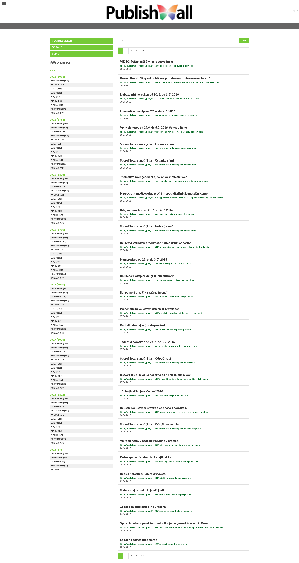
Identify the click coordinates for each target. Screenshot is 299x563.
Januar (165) (57, 223)
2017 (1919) (57, 339)
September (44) (59, 465)
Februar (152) (58, 219)
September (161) (60, 356)
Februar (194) (58, 109)
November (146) (59, 292)
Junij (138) (56, 148)
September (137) (60, 411)
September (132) (60, 301)
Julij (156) (56, 309)
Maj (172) (55, 207)
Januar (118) (57, 168)
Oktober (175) (58, 296)
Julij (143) (56, 419)
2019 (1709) (57, 229)
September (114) (60, 245)
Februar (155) (58, 439)
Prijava (295, 10)
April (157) (56, 376)
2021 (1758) (57, 119)
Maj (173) (55, 427)
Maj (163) (55, 372)
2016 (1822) (57, 394)
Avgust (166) (57, 305)
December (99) (58, 288)
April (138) (56, 156)
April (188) (56, 211)
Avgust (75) (57, 250)
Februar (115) (58, 164)
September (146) (60, 136)
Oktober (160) (58, 131)
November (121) (59, 237)
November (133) (59, 402)
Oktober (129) (58, 187)
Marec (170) (57, 435)
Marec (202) (57, 270)
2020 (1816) (57, 174)
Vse (52, 70)
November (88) (59, 457)
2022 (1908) (57, 76)
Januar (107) (57, 278)
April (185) (56, 266)
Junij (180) (56, 313)
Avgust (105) (57, 140)
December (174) (59, 453)
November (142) (59, 182)
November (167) (59, 347)
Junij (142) (56, 423)
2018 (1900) (57, 284)
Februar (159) (58, 384)
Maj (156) (55, 152)
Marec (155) (57, 325)
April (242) (56, 101)
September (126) (60, 191)
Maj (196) (55, 317)
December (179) (59, 343)
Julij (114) (56, 144)
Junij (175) (56, 203)
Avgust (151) (57, 415)
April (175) (56, 321)
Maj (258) (55, 97)
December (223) (59, 123)
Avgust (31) (57, 470)
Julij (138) (56, 199)
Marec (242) (57, 105)
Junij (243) (56, 93)
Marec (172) (57, 215)
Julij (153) (56, 254)
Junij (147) (56, 258)
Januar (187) (57, 388)
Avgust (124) (57, 195)
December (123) (59, 233)
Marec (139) (57, 160)
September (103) (60, 81)
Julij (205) (56, 89)
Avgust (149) (57, 360)
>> (142, 50)
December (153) (59, 398)
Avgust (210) (57, 85)
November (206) (59, 127)
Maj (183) (55, 262)
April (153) (56, 431)
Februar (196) (58, 274)
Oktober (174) (58, 351)
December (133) (59, 178)
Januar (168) (57, 333)
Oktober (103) (58, 241)
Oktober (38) (58, 461)
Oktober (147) (58, 407)
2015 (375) (56, 449)
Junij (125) (56, 368)
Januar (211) (57, 113)
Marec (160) (57, 380)
